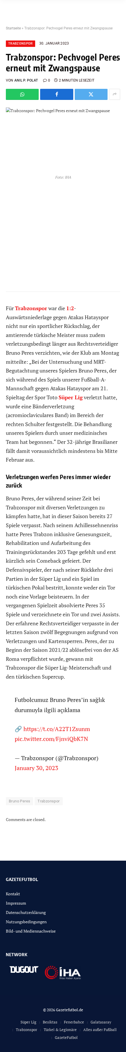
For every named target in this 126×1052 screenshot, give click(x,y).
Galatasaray (101, 1022)
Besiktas (50, 1022)
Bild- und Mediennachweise (31, 931)
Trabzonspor (20, 43)
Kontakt (13, 893)
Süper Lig (28, 1022)
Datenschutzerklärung (26, 912)
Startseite (13, 28)
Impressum (16, 903)
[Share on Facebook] (56, 94)
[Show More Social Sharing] (114, 94)
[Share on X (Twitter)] (91, 94)
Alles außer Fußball (100, 1029)
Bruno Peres (19, 801)
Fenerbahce (74, 1022)
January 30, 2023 (36, 768)
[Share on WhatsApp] (22, 94)
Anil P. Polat (26, 80)
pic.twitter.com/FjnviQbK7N (51, 739)
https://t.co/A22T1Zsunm (56, 729)
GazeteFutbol (66, 1037)
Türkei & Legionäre (60, 1029)
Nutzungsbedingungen (26, 921)
